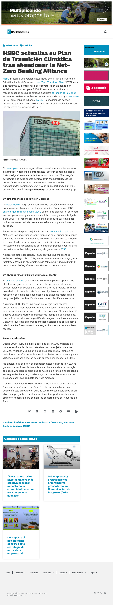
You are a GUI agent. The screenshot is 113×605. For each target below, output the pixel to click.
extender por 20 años (64, 92)
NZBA (39, 99)
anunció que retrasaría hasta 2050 (22, 211)
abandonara (72, 96)
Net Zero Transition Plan (50, 82)
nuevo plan (12, 168)
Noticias (28, 45)
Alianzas (62, 572)
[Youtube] (105, 593)
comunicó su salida (60, 231)
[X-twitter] (101, 593)
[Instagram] (98, 593)
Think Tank (47, 572)
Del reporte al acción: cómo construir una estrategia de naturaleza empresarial (16, 545)
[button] (99, 32)
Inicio (8, 572)
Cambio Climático (13, 422)
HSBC (6, 78)
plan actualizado (15, 280)
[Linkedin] (94, 593)
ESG (64, 249)
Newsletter (34, 572)
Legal (92, 572)
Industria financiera (50, 422)
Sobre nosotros (77, 572)
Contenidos (19, 572)
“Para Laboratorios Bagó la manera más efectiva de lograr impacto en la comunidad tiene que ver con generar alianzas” (20, 486)
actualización (13, 204)
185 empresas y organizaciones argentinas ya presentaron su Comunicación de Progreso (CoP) (59, 484)
